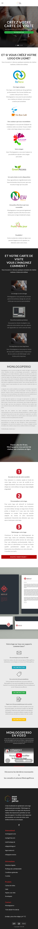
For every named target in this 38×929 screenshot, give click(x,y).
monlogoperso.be (10, 834)
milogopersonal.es (10, 854)
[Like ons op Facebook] (19, 825)
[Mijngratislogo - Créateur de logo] (19, 3)
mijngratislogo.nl (10, 846)
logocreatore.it (9, 850)
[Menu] (2, 3)
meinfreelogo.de (10, 842)
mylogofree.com (10, 838)
